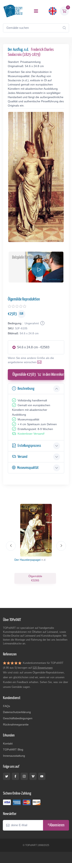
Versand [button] (22, 457)
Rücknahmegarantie (16, 724)
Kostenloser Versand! (31, 433)
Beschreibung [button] (26, 389)
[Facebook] (15, 776)
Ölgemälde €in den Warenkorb (38, 375)
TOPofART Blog (13, 749)
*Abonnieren (56, 825)
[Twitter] (6, 776)
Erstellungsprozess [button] (29, 446)
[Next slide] (61, 546)
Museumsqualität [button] (28, 468)
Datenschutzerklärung (17, 712)
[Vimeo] (33, 776)
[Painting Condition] (42, 323)
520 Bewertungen (43, 667)
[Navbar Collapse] (36, 11)
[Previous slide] (11, 546)
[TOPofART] (13, 10)
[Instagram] (24, 776)
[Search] (64, 27)
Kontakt (8, 743)
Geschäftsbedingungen (17, 718)
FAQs (6, 706)
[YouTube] (41, 776)
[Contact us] (40, 362)
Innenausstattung (14, 755)
